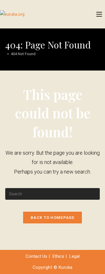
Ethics (58, 256)
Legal (74, 256)
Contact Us (36, 256)
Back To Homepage (52, 217)
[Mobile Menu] (99, 14)
